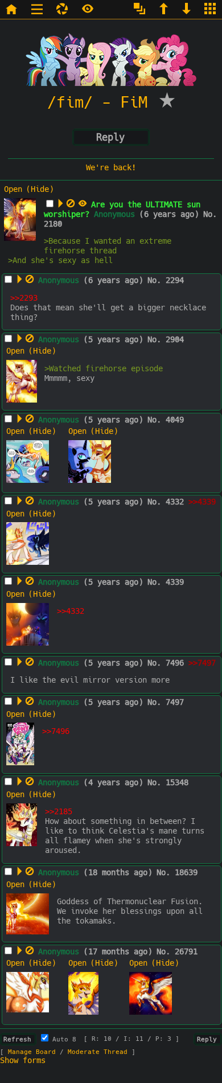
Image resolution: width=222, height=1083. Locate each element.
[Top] (165, 10)
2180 (53, 224)
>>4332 (70, 611)
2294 (175, 280)
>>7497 (202, 663)
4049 (175, 420)
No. (210, 214)
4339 (175, 582)
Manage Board (32, 1052)
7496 (175, 663)
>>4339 (202, 502)
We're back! (111, 168)
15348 (177, 782)
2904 (175, 339)
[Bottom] (188, 10)
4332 (175, 502)
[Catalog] (211, 10)
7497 (175, 702)
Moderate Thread (98, 1052)
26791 (186, 952)
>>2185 (58, 812)
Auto (62, 1039)
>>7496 (55, 731)
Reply (110, 137)
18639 (186, 872)
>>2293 (24, 298)
